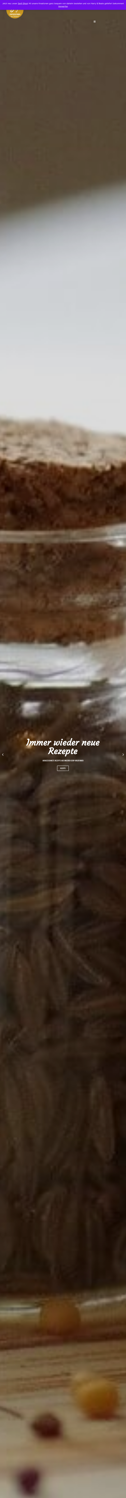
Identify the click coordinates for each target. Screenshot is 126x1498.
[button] (2, 754)
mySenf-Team (63, 768)
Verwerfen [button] (63, 6)
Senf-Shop (23, 3)
